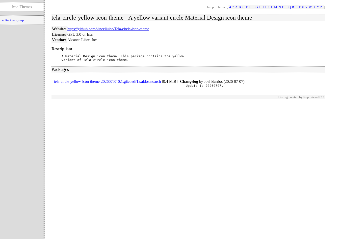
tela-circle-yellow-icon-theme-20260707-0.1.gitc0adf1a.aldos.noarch (107, 81)
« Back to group (13, 20)
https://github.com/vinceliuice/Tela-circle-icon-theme (108, 29)
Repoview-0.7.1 (314, 97)
